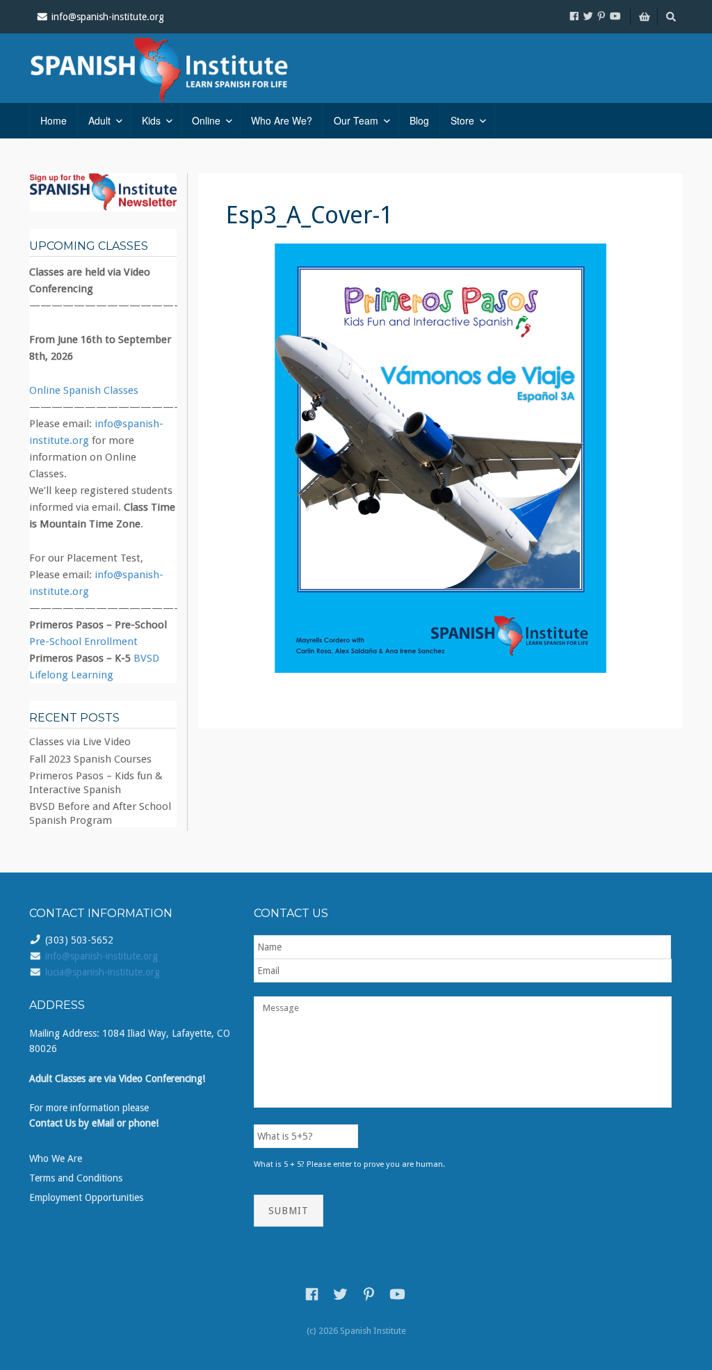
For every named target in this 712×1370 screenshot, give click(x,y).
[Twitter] (588, 16)
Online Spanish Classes (83, 390)
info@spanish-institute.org (101, 956)
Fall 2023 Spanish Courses (90, 759)
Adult (99, 120)
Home (53, 120)
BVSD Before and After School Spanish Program (100, 813)
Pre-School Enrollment (83, 641)
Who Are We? (281, 120)
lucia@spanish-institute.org (102, 972)
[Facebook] (574, 16)
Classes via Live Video (80, 741)
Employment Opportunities (86, 1197)
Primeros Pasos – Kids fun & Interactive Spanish (96, 783)
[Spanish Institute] (178, 68)
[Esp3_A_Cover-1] (441, 459)
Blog (419, 120)
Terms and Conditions (75, 1178)
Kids (151, 120)
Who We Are (55, 1158)
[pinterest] (601, 16)
